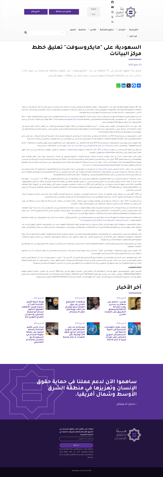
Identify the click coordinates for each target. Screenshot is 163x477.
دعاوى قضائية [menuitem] (107, 30)
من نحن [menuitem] (134, 37)
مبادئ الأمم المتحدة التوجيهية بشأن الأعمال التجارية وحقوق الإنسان (104, 220)
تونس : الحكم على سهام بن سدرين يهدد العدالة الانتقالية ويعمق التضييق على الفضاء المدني (115, 308)
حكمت (121, 201)
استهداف (79, 184)
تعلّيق (95, 107)
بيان (53, 224)
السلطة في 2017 (104, 150)
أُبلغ (121, 204)
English (93, 9)
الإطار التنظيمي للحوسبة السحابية (111, 169)
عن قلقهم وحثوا (77, 211)
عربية (94, 14)
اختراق (94, 117)
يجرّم (39, 157)
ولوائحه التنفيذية (103, 157)
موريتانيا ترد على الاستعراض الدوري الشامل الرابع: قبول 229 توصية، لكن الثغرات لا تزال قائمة (74, 332)
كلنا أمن (114, 197)
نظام (135, 157)
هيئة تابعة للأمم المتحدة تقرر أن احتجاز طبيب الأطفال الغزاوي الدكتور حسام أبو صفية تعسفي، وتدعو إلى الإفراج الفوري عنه (33, 309)
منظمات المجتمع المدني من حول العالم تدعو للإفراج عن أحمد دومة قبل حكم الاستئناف (75, 307)
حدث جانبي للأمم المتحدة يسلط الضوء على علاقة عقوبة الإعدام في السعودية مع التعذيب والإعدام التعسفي (35, 335)
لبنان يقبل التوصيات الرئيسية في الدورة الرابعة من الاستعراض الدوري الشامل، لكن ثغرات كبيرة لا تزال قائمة (115, 333)
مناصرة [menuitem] (82, 30)
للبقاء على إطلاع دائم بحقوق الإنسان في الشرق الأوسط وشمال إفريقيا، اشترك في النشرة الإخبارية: (76, 432)
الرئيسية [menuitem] (133, 30)
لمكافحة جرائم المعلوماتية (73, 119)
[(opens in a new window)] (112, 2)
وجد (41, 179)
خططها (104, 136)
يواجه (139, 208)
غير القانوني (47, 139)
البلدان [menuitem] (123, 31)
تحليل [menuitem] (73, 30)
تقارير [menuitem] (94, 31)
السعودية (49, 107)
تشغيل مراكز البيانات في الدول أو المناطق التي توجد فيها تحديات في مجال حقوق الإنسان (88, 146)
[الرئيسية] (127, 12)
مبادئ (98, 227)
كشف (105, 187)
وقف (87, 251)
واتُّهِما (55, 194)
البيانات (55, 119)
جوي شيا (134, 126)
